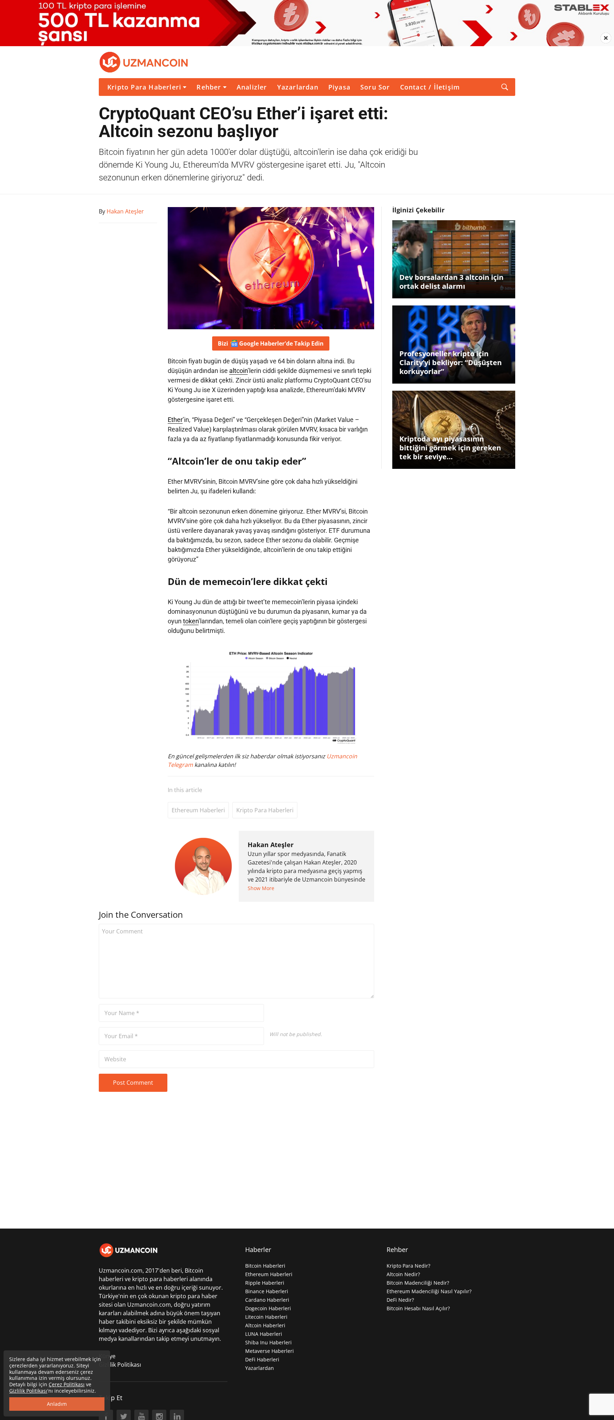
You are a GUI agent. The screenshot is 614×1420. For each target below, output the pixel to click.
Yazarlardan (297, 87)
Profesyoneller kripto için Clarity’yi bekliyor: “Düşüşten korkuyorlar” (450, 362)
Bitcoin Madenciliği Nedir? (418, 1282)
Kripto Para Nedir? (408, 1265)
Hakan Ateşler (270, 844)
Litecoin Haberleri (266, 1316)
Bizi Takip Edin (271, 343)
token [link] (191, 621)
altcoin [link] (238, 370)
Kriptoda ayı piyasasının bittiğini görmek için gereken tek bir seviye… (450, 447)
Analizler (252, 87)
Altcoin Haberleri (265, 1325)
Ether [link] (175, 419)
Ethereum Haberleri (198, 810)
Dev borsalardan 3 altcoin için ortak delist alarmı (451, 281)
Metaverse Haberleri (269, 1351)
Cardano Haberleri (267, 1299)
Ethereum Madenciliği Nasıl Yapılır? (429, 1291)
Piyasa (339, 87)
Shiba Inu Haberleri (268, 1342)
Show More (261, 888)
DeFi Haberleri (262, 1359)
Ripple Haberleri (264, 1282)
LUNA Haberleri (263, 1333)
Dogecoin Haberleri (268, 1308)
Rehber (208, 87)
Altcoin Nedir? (403, 1274)
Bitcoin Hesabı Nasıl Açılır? (418, 1308)
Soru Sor (375, 87)
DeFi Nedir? (400, 1299)
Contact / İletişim (430, 87)
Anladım (57, 1403)
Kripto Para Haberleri (144, 87)
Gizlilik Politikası (120, 1364)
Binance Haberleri (266, 1291)
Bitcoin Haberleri (265, 1265)
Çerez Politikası (67, 1384)
